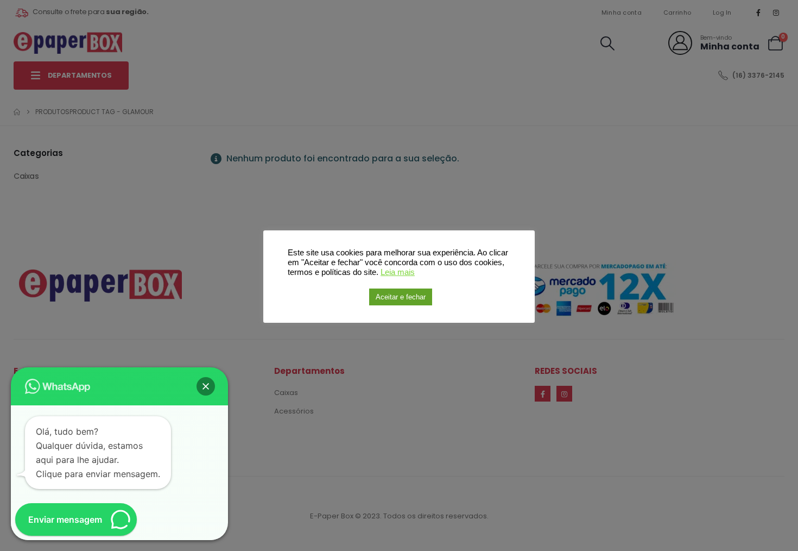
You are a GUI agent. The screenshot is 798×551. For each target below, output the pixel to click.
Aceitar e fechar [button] (401, 297)
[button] (206, 386)
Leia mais (398, 272)
